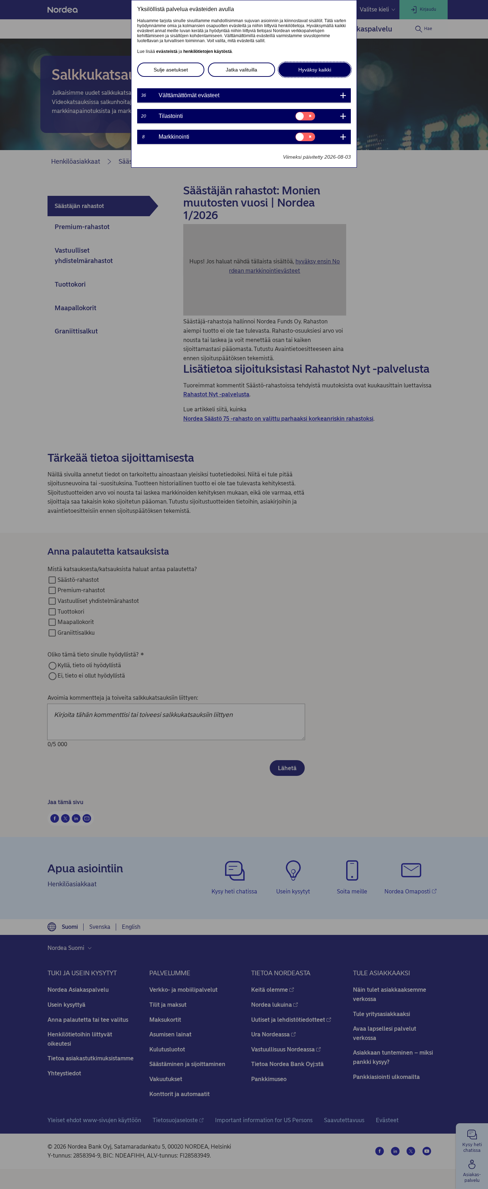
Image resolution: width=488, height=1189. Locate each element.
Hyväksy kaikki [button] (314, 70)
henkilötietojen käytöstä (207, 51)
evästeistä (167, 51)
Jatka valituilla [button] (241, 70)
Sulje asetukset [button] (171, 70)
